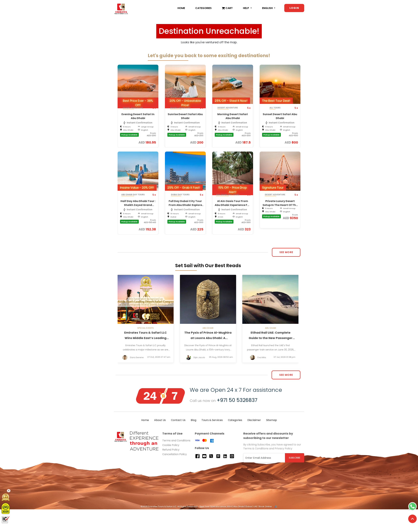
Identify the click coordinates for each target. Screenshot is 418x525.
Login (294, 8)
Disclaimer (254, 420)
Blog (193, 420)
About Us (160, 420)
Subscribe (294, 457)
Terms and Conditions (176, 440)
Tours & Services (212, 420)
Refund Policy (170, 450)
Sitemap (271, 420)
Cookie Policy (170, 445)
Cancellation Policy (174, 454)
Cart (229, 8)
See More (286, 252)
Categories (203, 8)
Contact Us (178, 420)
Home (181, 8)
